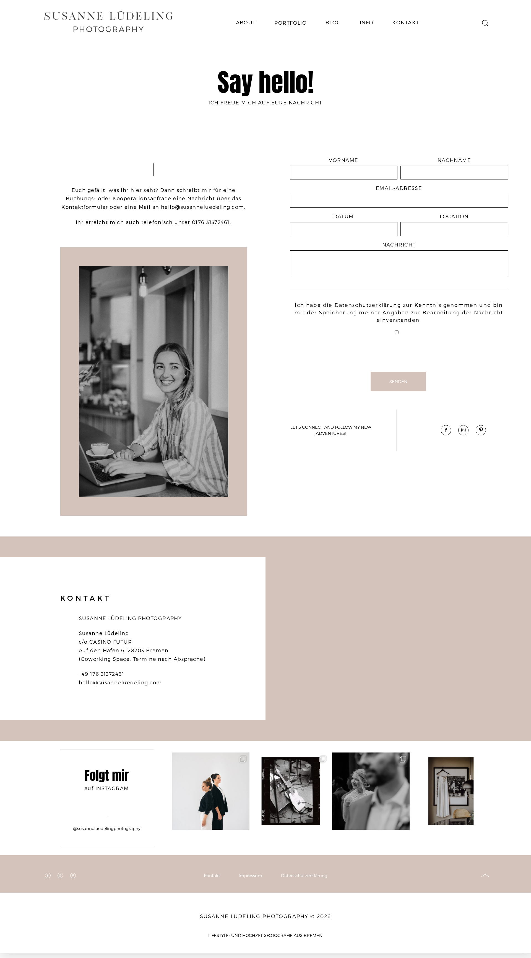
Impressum (250, 875)
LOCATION (454, 216)
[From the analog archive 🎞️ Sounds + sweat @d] (290, 791)
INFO (367, 22)
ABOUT (246, 22)
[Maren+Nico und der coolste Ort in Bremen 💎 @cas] (370, 791)
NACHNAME (454, 160)
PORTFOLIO (290, 22)
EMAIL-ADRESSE (399, 188)
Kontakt (212, 875)
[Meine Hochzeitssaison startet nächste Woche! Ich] (451, 791)
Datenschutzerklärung (368, 305)
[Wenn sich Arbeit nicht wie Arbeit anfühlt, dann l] (210, 791)
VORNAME (343, 160)
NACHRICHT (399, 244)
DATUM (343, 216)
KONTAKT (405, 22)
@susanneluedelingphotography (106, 828)
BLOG (333, 22)
